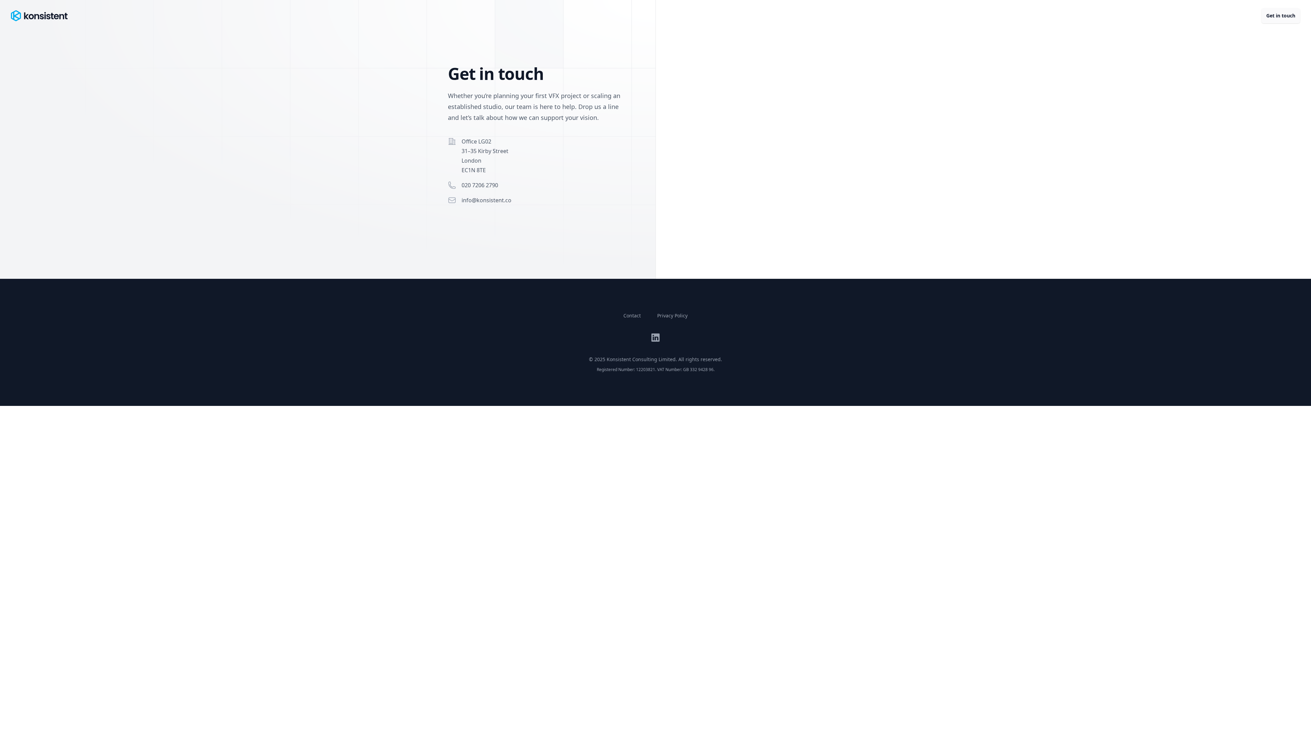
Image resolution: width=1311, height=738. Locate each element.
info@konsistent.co (486, 200)
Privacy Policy (672, 315)
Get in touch (1280, 15)
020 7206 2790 (480, 185)
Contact (632, 315)
